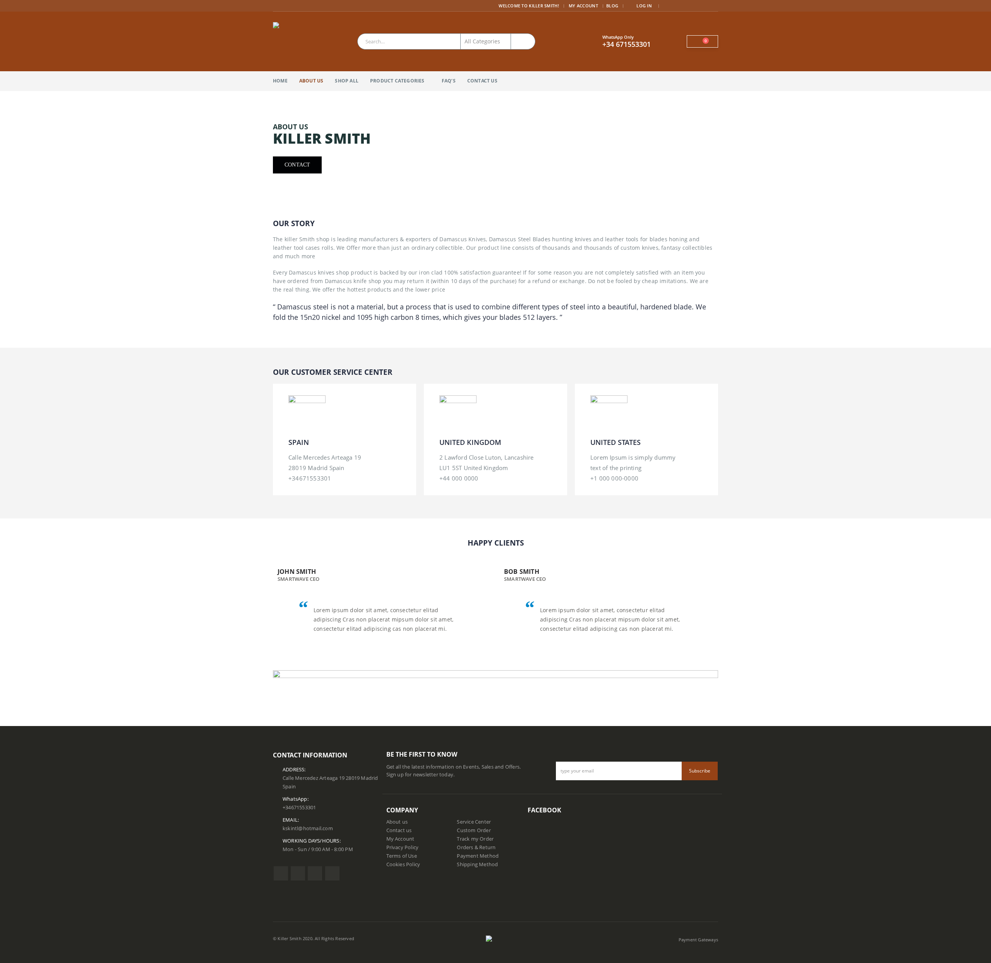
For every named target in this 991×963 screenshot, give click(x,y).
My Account (583, 6)
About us (397, 822)
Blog (612, 6)
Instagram (315, 873)
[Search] (523, 41)
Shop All (346, 80)
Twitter (298, 873)
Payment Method (478, 856)
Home (280, 80)
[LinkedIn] (713, 6)
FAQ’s (449, 80)
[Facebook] (669, 6)
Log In (644, 6)
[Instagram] (702, 6)
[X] (680, 6)
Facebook (281, 873)
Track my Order (475, 839)
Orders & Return (476, 847)
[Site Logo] (292, 41)
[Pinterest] (691, 6)
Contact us (399, 830)
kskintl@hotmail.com (308, 828)
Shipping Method (477, 864)
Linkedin (332, 873)
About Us (311, 80)
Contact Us (482, 80)
